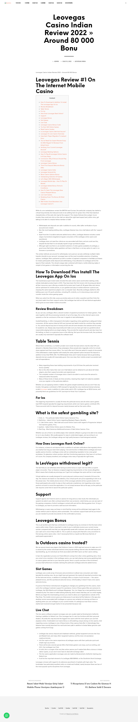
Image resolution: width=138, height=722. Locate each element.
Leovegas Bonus (46, 118)
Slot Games (44, 120)
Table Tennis (45, 109)
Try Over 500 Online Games (50, 127)
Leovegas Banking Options (50, 152)
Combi (27, 3)
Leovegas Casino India (48, 170)
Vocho (18, 3)
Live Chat (44, 122)
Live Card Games (46, 195)
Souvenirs (69, 3)
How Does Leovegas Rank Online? (52, 113)
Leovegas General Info (48, 172)
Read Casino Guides (47, 129)
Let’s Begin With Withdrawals (50, 179)
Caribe (43, 3)
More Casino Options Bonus (50, 174)
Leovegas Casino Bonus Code (51, 125)
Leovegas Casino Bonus (49, 163)
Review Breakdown (47, 107)
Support (43, 116)
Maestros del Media (72, 714)
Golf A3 (35, 3)
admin (56, 61)
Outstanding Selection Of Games (51, 177)
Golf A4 (59, 3)
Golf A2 (51, 3)
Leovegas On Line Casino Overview (52, 134)
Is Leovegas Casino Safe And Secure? (53, 131)
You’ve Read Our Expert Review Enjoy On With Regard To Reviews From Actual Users (53, 143)
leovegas (44, 389)
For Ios (43, 111)
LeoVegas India (80, 61)
